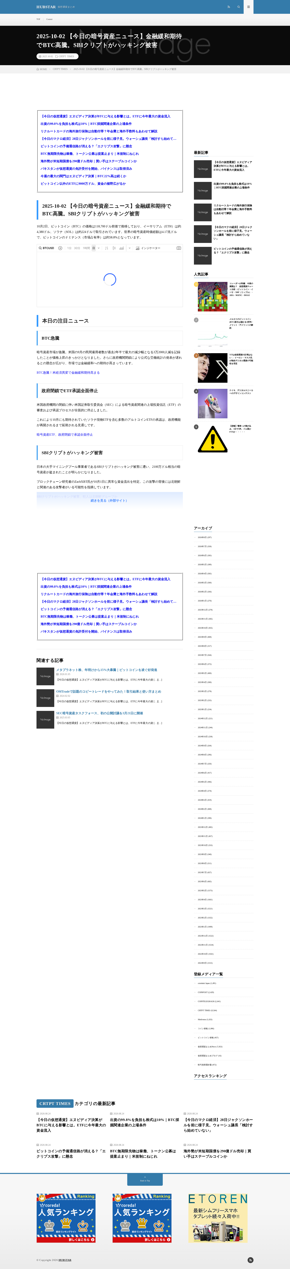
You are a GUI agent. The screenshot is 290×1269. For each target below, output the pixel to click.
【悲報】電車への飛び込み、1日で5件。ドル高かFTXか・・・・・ (240, 429)
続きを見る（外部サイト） (110, 500)
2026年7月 (202, 546)
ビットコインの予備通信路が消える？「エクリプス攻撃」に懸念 (86, 146)
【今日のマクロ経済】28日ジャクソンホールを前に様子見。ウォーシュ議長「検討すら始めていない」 (110, 138)
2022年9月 (202, 963)
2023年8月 (202, 863)
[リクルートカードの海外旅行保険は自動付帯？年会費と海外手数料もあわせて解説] (203, 212)
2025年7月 (202, 655)
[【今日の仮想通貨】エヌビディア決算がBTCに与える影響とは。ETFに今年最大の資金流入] (203, 169)
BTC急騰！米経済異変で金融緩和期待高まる (68, 372)
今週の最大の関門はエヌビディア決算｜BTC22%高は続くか (83, 176)
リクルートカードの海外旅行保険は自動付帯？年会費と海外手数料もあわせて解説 (99, 131)
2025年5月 (202, 673)
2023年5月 (202, 890)
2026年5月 (202, 564)
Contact (49, 19)
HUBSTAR (65, 1260)
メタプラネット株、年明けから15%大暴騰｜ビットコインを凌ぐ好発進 (106, 670)
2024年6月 (202, 773)
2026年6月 (202, 555)
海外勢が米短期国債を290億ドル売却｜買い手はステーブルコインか (89, 161)
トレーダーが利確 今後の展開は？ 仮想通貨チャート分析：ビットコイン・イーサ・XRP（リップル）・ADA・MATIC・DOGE (241, 289)
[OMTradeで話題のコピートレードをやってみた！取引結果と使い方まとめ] (45, 698)
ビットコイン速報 (206, 1038)
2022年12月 (203, 936)
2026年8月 (202, 537)
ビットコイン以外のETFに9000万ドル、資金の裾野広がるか (83, 183)
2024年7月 (202, 764)
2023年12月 (203, 827)
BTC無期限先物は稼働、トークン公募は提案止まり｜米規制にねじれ (90, 153)
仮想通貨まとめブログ (208, 1056)
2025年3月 (202, 691)
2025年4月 (202, 682)
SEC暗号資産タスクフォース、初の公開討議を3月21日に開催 (99, 713)
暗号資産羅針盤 (205, 1065)
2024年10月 (203, 736)
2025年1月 (202, 709)
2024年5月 (202, 782)
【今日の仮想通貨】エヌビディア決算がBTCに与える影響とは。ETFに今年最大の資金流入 (105, 116)
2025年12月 (203, 610)
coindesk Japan (204, 983)
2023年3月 (202, 909)
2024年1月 (202, 818)
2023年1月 (202, 927)
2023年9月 (202, 854)
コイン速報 (203, 1028)
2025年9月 (202, 637)
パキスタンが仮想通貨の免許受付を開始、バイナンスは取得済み (86, 168)
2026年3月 (202, 583)
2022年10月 (203, 954)
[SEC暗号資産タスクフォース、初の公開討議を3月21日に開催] (45, 720)
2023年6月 (202, 881)
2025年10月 (203, 628)
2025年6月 (202, 664)
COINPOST (203, 992)
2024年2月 (202, 809)
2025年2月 (202, 700)
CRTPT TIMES (66, 56)
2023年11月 (203, 836)
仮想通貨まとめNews (207, 1047)
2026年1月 (202, 601)
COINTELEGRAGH (206, 1001)
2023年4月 (202, 899)
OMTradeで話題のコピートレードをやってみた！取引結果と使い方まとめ (108, 691)
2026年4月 (202, 573)
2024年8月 (202, 755)
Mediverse (202, 1019)
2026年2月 (202, 592)
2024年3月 (202, 800)
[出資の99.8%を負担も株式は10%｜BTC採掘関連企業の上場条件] (203, 191)
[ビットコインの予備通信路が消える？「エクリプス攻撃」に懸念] (203, 256)
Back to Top (145, 1181)
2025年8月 (202, 646)
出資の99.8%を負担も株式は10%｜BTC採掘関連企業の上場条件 (86, 123)
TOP (38, 19)
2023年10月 (203, 845)
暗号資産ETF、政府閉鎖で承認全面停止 (65, 434)
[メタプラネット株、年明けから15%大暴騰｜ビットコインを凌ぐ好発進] (45, 676)
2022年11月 (203, 945)
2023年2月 (202, 918)
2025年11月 (203, 619)
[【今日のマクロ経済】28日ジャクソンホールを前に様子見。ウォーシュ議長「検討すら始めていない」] (203, 234)
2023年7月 (202, 872)
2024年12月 (203, 718)
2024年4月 (202, 791)
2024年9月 (202, 746)
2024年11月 (203, 727)
